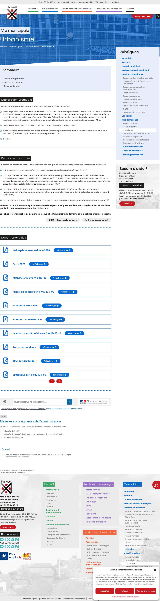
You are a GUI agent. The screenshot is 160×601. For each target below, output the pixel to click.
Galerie (50, 506)
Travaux (126, 62)
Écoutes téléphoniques (13, 437)
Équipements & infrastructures (94, 563)
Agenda (90, 538)
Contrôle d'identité (11, 431)
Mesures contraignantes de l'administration (64, 409)
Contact (130, 8)
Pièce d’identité (130, 126)
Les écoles (127, 116)
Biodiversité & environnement (53, 511)
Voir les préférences (145, 591)
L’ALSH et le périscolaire (98, 493)
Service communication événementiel (134, 88)
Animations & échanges (98, 545)
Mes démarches (32, 46)
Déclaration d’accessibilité (74, 598)
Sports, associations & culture (76, 8)
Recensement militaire (133, 143)
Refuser (124, 591)
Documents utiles (12, 86)
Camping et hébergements (59, 534)
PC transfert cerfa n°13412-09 (29, 277)
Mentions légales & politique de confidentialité (42, 598)
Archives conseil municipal (135, 70)
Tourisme (50, 516)
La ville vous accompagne (108, 8)
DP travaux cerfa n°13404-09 (29, 374)
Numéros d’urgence (96, 521)
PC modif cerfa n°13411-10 (27, 319)
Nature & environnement (98, 552)
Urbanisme (128, 130)
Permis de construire (13, 82)
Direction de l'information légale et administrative (18, 470)
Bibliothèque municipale (134, 112)
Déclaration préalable (14, 78)
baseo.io (22, 472)
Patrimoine (52, 496)
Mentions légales (133, 596)
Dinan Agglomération (132, 154)
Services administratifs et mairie (138, 78)
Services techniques (132, 99)
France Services (130, 102)
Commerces (52, 531)
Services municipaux (132, 74)
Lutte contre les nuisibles (98, 517)
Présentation (52, 489)
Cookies (91, 598)
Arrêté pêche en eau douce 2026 (31, 250)
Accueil (3, 46)
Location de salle (131, 92)
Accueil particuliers (9, 409)
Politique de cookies (119, 596)
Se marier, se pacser (132, 136)
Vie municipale (49, 8)
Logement (91, 513)
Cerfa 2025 (19, 264)
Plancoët (32, 8)
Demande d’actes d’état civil (136, 133)
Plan (48, 503)
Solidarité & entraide (96, 555)
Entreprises (52, 528)
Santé (49, 544)
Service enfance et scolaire (135, 105)
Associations (92, 542)
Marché (49, 520)
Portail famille (93, 489)
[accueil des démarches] (5, 401)
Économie (51, 500)
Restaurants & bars (56, 538)
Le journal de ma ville (132, 146)
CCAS (125, 109)
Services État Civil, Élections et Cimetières (137, 82)
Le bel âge (91, 501)
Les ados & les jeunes (96, 497)
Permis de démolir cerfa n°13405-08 (33, 291)
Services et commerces (57, 524)
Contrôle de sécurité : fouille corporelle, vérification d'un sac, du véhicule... (34, 434)
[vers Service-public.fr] (93, 402)
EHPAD (89, 509)
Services (50, 541)
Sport (89, 558)
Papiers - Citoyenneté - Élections (32, 409)
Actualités (127, 58)
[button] (155, 570)
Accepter (104, 591)
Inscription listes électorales (136, 139)
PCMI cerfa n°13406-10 (25, 305)
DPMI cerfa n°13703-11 (25, 360)
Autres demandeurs (24, 347)
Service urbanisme (131, 96)
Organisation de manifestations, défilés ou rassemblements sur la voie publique (38, 454)
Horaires (115, 2)
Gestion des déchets (132, 150)
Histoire (50, 493)
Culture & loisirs (94, 549)
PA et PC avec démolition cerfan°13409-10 (37, 333)
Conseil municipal (131, 66)
